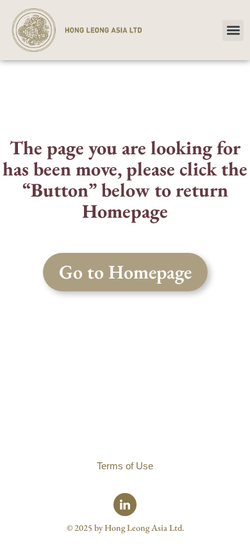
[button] (233, 30)
